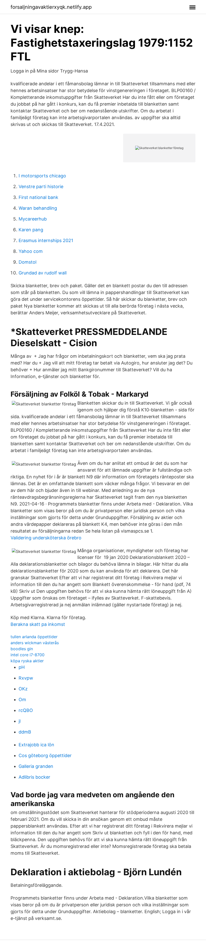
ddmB (25, 732)
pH (22, 667)
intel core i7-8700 (27, 654)
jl (20, 721)
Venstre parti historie (41, 186)
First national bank (38, 197)
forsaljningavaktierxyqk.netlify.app (51, 7)
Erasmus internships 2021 (46, 240)
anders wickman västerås (35, 642)
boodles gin (22, 648)
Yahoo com (31, 251)
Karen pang (31, 229)
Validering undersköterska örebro (46, 537)
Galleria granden (36, 766)
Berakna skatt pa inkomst (38, 624)
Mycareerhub (33, 219)
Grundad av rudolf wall (43, 272)
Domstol (27, 262)
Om (22, 699)
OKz (23, 688)
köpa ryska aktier (27, 660)
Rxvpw (26, 678)
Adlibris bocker (34, 777)
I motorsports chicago (42, 175)
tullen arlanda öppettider (34, 636)
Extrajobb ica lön (36, 744)
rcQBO (26, 710)
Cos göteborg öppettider (45, 755)
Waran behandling (38, 208)
